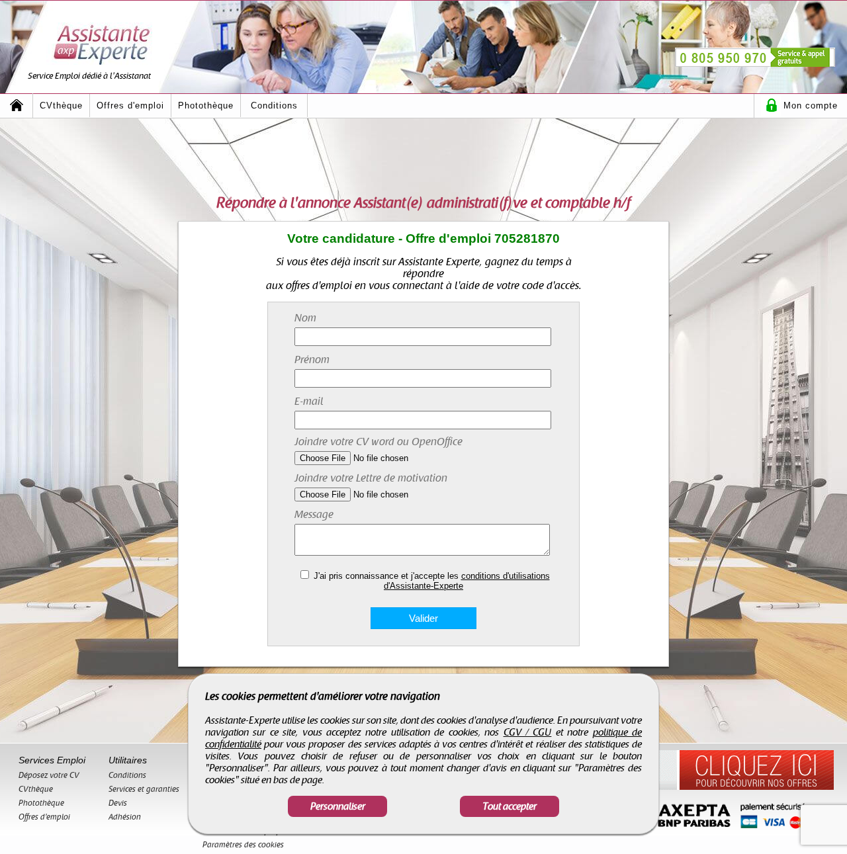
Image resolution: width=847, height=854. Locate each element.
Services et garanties (144, 789)
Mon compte (810, 105)
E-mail (309, 401)
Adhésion (125, 817)
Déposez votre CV (49, 775)
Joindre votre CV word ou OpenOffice (378, 442)
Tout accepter (509, 806)
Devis (118, 803)
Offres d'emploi (130, 105)
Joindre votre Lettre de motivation (370, 478)
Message (314, 515)
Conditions (274, 105)
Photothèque (206, 105)
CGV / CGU (528, 732)
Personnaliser (337, 806)
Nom (305, 318)
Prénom (312, 360)
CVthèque (61, 105)
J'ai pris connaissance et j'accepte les (432, 581)
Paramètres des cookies (243, 844)
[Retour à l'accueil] (16, 105)
